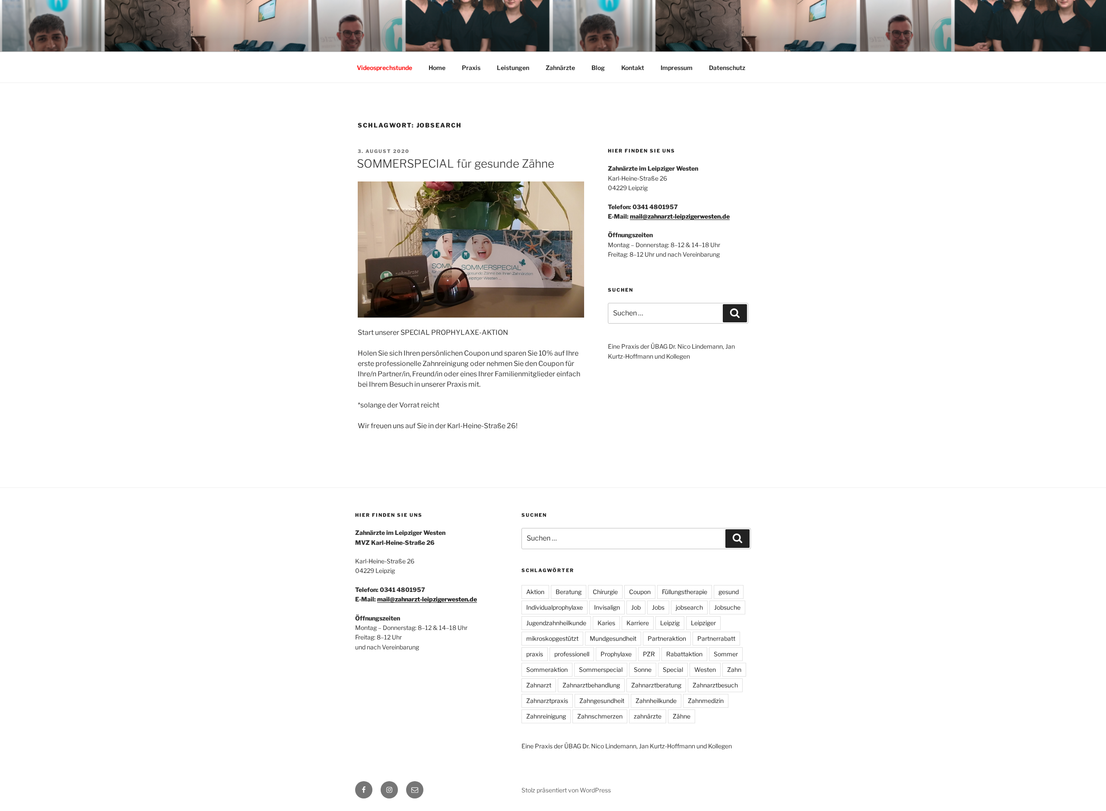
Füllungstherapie (684, 591)
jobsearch (689, 607)
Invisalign (607, 607)
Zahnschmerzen (600, 716)
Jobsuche (727, 607)
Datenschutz (727, 67)
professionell (571, 654)
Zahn (734, 669)
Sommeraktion (547, 669)
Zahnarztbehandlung (591, 685)
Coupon (640, 591)
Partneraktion (667, 638)
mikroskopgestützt (552, 638)
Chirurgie (605, 591)
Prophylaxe (616, 654)
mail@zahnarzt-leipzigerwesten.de (680, 216)
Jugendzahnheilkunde (556, 623)
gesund (728, 591)
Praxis (471, 67)
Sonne (643, 669)
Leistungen (513, 67)
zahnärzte (647, 716)
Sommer (726, 654)
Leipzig (670, 623)
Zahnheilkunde (656, 700)
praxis (534, 654)
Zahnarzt (538, 685)
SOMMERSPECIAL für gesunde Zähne (455, 163)
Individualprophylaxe (554, 607)
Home (437, 67)
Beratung (569, 591)
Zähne (681, 716)
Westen (705, 669)
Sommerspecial (601, 669)
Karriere (637, 623)
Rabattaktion (684, 654)
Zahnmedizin (706, 700)
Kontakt (632, 67)
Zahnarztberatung (656, 685)
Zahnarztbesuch (715, 685)
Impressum (677, 67)
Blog (598, 67)
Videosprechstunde (384, 67)
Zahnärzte (560, 67)
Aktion (535, 591)
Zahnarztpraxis (547, 700)
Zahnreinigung (546, 716)
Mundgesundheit (613, 638)
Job (636, 607)
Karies (606, 623)
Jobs (658, 607)
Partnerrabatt (716, 638)
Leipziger (703, 623)
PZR (649, 654)
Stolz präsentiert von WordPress (566, 790)
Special (673, 669)
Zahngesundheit (601, 700)
